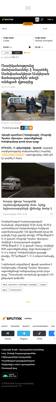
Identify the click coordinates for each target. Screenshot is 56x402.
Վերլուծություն (40, 326)
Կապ (3, 353)
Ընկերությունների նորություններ (16, 357)
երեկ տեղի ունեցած (13, 154)
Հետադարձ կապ (9, 368)
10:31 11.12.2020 (8, 87)
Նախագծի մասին (9, 349)
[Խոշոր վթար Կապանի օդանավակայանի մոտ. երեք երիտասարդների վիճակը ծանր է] (28, 180)
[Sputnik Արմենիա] (8, 20)
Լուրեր (6, 40)
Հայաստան (15, 326)
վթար (5, 290)
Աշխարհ (26, 326)
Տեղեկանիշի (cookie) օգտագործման (18, 364)
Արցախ (43, 284)
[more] (51, 214)
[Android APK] (9, 376)
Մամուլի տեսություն (44, 40)
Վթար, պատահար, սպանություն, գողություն (20, 284)
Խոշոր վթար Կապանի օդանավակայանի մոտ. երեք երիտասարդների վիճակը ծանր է (27, 204)
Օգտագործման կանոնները (31, 349)
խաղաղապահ (15, 290)
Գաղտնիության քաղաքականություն (18, 360)
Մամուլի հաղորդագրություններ (21, 353)
